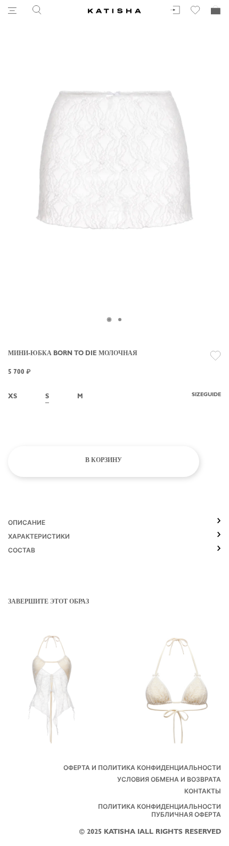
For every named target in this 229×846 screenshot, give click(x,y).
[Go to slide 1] (109, 319)
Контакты (202, 792)
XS (12, 397)
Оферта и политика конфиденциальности (142, 769)
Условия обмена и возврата (169, 780)
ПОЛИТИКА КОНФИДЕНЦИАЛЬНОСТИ (159, 808)
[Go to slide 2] (119, 319)
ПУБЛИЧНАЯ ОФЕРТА (186, 816)
